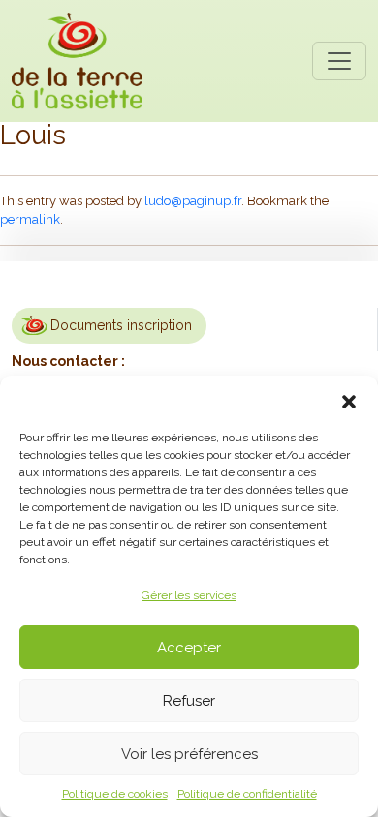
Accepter (189, 647)
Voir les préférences (189, 754)
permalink (30, 219)
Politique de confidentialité (247, 794)
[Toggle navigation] (339, 61)
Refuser (189, 701)
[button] (349, 399)
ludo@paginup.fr (192, 201)
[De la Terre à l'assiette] (77, 61)
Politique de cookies (115, 794)
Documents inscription (121, 325)
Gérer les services (189, 595)
